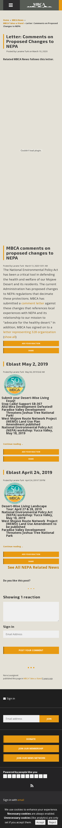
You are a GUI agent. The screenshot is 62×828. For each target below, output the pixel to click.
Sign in (10, 698)
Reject (52, 822)
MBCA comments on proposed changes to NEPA (29, 252)
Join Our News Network (31, 757)
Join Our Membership (31, 748)
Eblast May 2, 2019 (27, 364)
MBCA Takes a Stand (13, 23)
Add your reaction (31, 343)
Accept (40, 822)
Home (6, 20)
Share (31, 350)
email (21, 800)
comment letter (32, 303)
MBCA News (18, 20)
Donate (30, 739)
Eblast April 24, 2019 (29, 472)
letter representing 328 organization (29, 332)
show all (10, 337)
